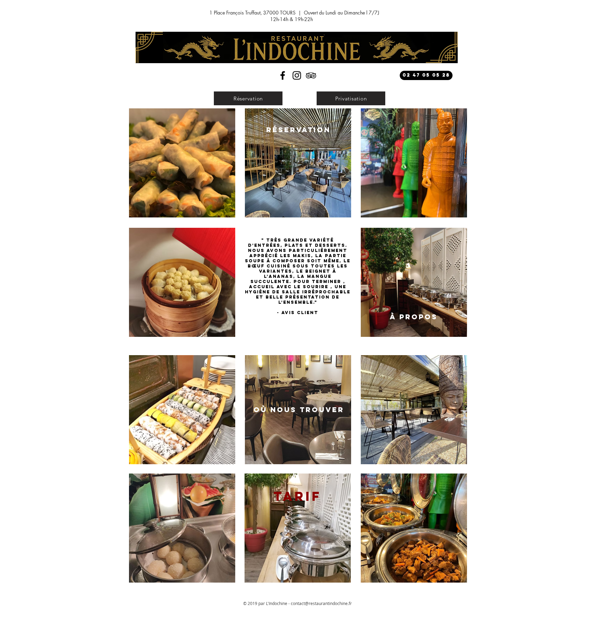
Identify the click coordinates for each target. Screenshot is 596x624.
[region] (182, 162)
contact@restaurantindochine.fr (321, 603)
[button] (248, 98)
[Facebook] (282, 75)
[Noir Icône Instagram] (296, 75)
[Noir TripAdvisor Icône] (311, 75)
